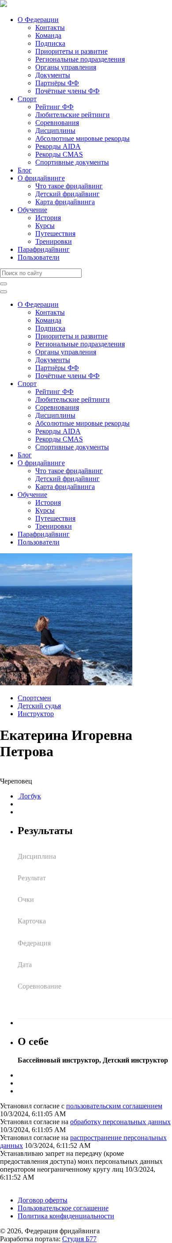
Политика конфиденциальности (66, 1216)
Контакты (50, 27)
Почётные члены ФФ (67, 91)
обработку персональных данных (120, 1121)
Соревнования (57, 122)
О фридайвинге (41, 178)
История (48, 217)
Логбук (29, 796)
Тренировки (53, 241)
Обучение (32, 209)
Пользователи (39, 257)
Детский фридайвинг (67, 194)
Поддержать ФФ (25, 1185)
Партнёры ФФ (57, 83)
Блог (25, 170)
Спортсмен (34, 698)
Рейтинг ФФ (54, 106)
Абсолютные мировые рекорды (82, 138)
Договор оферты (42, 1200)
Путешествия (55, 233)
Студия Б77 (79, 1239)
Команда (48, 35)
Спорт (27, 99)
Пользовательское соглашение (63, 1208)
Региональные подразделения (80, 59)
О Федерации (38, 19)
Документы (52, 75)
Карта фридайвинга (65, 202)
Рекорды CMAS (59, 154)
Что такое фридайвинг (69, 186)
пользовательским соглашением (114, 1106)
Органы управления (65, 67)
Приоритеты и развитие (71, 51)
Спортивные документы (72, 162)
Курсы (45, 225)
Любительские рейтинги (72, 114)
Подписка (50, 43)
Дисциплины (55, 130)
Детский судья (39, 706)
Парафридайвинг (44, 249)
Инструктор (36, 713)
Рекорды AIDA (58, 146)
